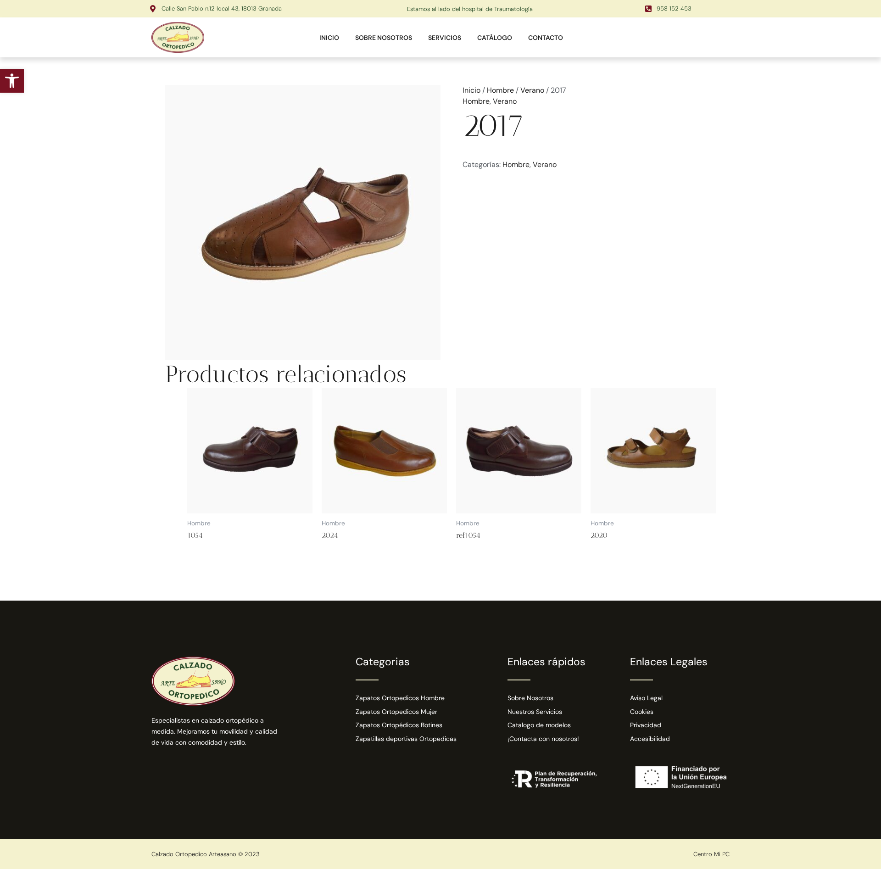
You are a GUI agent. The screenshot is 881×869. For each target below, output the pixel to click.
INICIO (329, 37)
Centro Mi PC (711, 854)
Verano (532, 90)
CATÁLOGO (494, 37)
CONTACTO (545, 37)
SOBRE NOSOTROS (383, 37)
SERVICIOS (444, 37)
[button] (12, 81)
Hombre (500, 90)
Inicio (471, 90)
